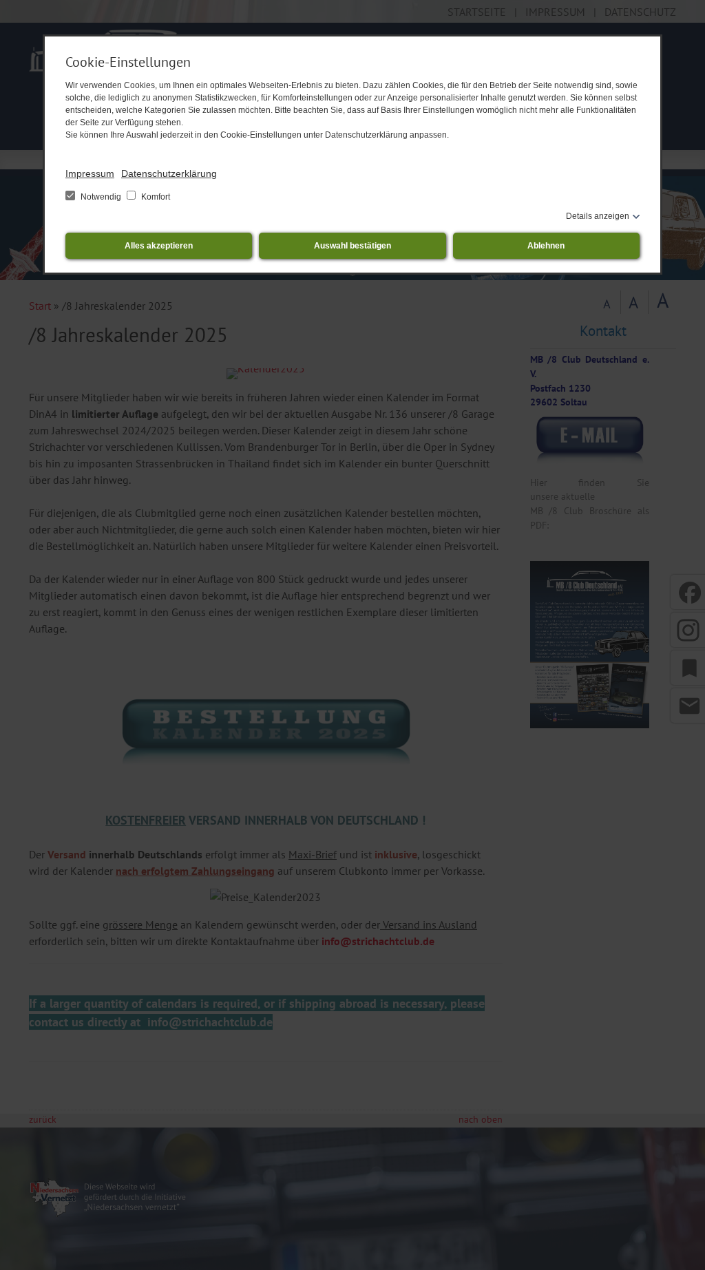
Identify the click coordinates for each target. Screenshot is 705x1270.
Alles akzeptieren (159, 246)
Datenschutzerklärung (169, 173)
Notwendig (100, 197)
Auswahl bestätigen (352, 246)
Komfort (154, 197)
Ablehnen (546, 246)
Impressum (89, 173)
